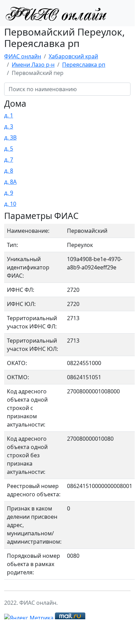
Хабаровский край (73, 56)
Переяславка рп (83, 64)
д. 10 (10, 204)
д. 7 (8, 159)
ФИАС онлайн (22, 56)
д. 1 (8, 115)
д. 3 (8, 126)
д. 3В (10, 137)
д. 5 (8, 148)
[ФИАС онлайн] (56, 13)
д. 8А (10, 181)
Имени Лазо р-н (33, 64)
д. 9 (8, 193)
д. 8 (8, 170)
